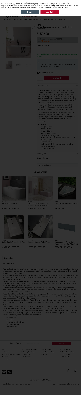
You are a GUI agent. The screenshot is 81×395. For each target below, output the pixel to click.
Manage (29, 12)
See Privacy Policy (64, 3)
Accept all (49, 12)
